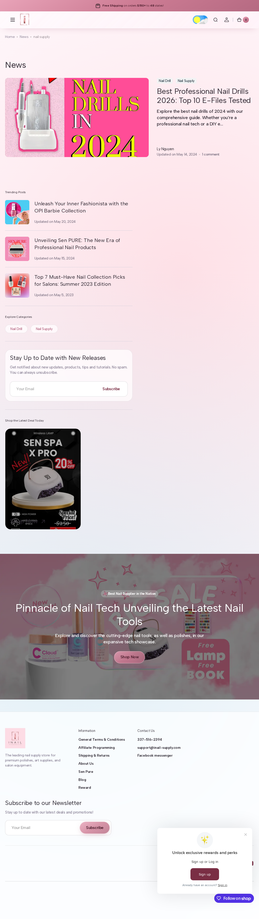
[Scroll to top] (247, 907)
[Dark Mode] (200, 19)
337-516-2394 (149, 739)
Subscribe (111, 388)
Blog (82, 780)
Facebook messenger (154, 755)
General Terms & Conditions (101, 739)
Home (10, 37)
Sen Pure (85, 772)
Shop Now (129, 656)
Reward (84, 787)
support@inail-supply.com (158, 748)
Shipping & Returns (94, 755)
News (24, 37)
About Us (85, 763)
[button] (12, 19)
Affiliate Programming (96, 748)
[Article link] (129, 117)
